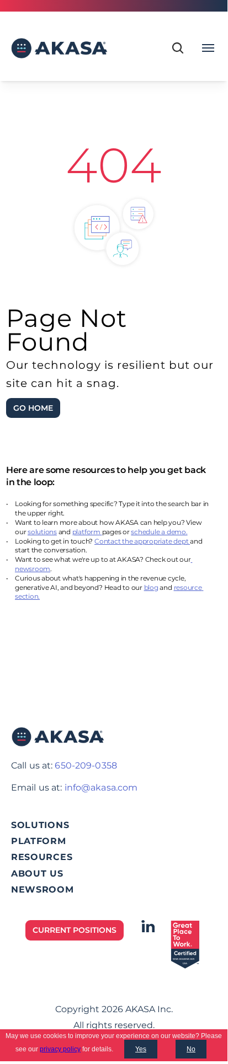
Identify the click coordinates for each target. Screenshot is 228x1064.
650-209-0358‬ (85, 765)
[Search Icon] (178, 48)
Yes (140, 1049)
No (191, 1049)
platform (87, 532)
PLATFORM (38, 841)
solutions (42, 532)
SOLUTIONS (40, 825)
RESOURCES (41, 857)
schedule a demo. (159, 532)
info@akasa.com (101, 787)
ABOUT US (37, 873)
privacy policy (60, 1049)
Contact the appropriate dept (142, 541)
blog (151, 587)
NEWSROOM (42, 889)
